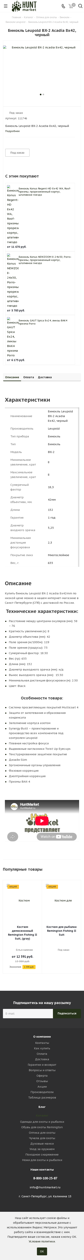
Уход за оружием (42, 1149)
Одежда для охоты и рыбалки (42, 1122)
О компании (42, 1036)
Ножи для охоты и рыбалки (42, 1160)
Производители (42, 1092)
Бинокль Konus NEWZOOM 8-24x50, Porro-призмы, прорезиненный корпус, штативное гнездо (45, 260)
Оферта (42, 1075)
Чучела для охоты (42, 1138)
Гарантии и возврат (42, 1064)
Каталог (42, 1115)
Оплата (42, 1054)
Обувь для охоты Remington (42, 1127)
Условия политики (42, 1241)
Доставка (42, 1059)
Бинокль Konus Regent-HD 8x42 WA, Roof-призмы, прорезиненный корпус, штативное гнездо (45, 191)
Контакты (42, 1043)
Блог (42, 1107)
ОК (42, 1251)
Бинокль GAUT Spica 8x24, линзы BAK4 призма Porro (43, 322)
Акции (42, 1086)
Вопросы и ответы (42, 1070)
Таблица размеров (42, 1097)
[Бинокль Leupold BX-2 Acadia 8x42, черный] (42, 68)
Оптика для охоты (42, 1132)
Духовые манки (42, 1143)
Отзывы (42, 1081)
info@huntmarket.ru (45, 1187)
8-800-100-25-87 (45, 1178)
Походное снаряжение (42, 1154)
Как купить (42, 1048)
